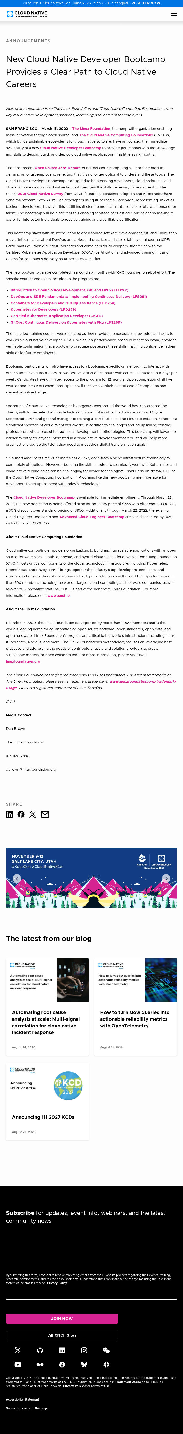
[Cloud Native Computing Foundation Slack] (106, 1366)
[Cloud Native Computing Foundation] (27, 14)
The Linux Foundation (91, 129)
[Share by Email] (45, 815)
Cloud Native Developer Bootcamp (70, 148)
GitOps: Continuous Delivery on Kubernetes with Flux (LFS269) (66, 322)
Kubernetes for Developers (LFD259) (43, 309)
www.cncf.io (58, 595)
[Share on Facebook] (21, 815)
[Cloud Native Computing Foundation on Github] (40, 1352)
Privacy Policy (57, 1283)
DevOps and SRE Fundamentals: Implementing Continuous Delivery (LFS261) (79, 296)
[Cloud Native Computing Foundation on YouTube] (17, 1366)
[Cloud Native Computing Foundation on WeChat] (106, 1352)
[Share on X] (32, 815)
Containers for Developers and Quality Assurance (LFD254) (63, 303)
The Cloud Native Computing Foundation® (116, 135)
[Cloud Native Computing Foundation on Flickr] (40, 1366)
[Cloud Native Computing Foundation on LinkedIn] (62, 1352)
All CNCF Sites (62, 1335)
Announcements (28, 41)
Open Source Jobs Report (57, 168)
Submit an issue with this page (27, 1408)
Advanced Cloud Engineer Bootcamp (91, 517)
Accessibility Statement (22, 1399)
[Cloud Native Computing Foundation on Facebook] (62, 1366)
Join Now (62, 1319)
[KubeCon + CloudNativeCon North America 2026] (91, 878)
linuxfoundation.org (23, 661)
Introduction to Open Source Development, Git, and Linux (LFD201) (70, 290)
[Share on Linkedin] (9, 815)
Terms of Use (100, 1386)
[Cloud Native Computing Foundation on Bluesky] (84, 1366)
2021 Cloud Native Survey (40, 194)
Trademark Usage (128, 1382)
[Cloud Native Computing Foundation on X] (18, 1352)
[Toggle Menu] (174, 14)
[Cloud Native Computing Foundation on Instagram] (84, 1352)
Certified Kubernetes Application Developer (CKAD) (57, 316)
